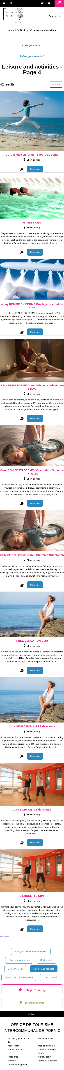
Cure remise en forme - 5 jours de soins (32, 154)
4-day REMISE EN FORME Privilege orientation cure (32, 306)
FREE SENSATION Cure (32, 640)
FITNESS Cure (32, 222)
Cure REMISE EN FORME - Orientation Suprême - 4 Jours (32, 472)
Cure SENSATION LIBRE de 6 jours (32, 726)
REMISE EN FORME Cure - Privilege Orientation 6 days (32, 387)
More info (35, 169)
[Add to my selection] (22, 169)
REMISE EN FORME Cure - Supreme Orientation (32, 555)
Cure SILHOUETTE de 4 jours (32, 809)
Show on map (33, 160)
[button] (59, 3)
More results (4, 936)
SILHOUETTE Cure (32, 895)
